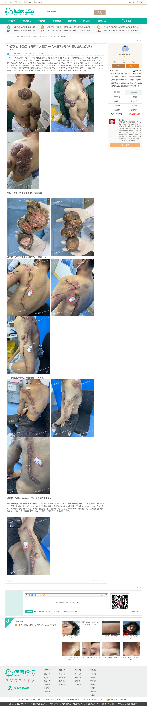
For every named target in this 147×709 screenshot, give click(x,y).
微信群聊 (102, 21)
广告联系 (39, 2)
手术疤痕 (65, 27)
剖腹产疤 (58, 30)
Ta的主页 (118, 66)
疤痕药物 (93, 695)
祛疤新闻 (129, 27)
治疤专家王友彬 (134, 114)
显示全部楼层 (30, 53)
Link (35, 595)
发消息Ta (132, 66)
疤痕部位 (93, 678)
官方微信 (29, 2)
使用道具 (95, 581)
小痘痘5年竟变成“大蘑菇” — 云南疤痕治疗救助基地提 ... (49, 36)
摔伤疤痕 (72, 30)
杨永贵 (28, 36)
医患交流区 (20, 36)
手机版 (128, 21)
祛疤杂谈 (17, 30)
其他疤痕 (87, 30)
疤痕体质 (57, 21)
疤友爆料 (107, 27)
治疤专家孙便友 (116, 114)
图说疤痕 (17, 27)
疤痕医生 (93, 688)
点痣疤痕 (65, 30)
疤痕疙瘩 (50, 27)
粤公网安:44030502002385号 (119, 699)
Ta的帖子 (112, 71)
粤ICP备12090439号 (75, 699)
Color (29, 595)
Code (41, 595)
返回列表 (138, 41)
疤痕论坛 (12, 21)
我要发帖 (138, 71)
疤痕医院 (93, 684)
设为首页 (10, 2)
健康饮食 (114, 30)
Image (32, 595)
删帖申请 (62, 674)
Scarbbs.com (57, 699)
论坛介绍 (47, 674)
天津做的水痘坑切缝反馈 (91, 624)
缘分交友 (78, 678)
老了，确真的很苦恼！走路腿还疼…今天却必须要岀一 (38, 625)
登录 (72, 603)
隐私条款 (47, 688)
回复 (11, 581)
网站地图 (47, 691)
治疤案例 (134, 110)
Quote (38, 595)
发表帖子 (125, 145)
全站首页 (27, 21)
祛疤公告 (136, 27)
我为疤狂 (24, 30)
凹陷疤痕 (80, 27)
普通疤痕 (80, 30)
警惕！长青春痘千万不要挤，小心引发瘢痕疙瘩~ (126, 73)
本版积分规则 (136, 611)
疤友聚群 (87, 21)
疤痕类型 (93, 674)
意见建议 (136, 30)
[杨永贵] (112, 122)
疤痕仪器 (93, 691)
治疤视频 (72, 21)
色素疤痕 (87, 27)
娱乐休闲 (129, 30)
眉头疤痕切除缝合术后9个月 (91, 657)
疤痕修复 (93, 681)
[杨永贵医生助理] (125, 49)
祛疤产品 (31, 30)
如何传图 (62, 681)
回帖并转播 (56, 611)
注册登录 (62, 684)
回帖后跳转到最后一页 (71, 611)
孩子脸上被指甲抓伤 (111, 636)
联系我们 (47, 681)
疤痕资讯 (42, 21)
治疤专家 (31, 27)
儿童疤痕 (58, 27)
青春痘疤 (50, 30)
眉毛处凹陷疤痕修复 (111, 657)
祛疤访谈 (107, 30)
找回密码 (62, 678)
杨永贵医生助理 (124, 55)
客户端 (19, 2)
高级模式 (104, 595)
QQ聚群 (77, 681)
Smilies (44, 595)
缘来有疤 (121, 27)
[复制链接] (10, 49)
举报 (102, 581)
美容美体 (121, 30)
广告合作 (47, 684)
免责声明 (47, 678)
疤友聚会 (114, 27)
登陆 (130, 2)
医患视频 (78, 674)
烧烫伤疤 (72, 27)
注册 (134, 2)
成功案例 (24, 27)
